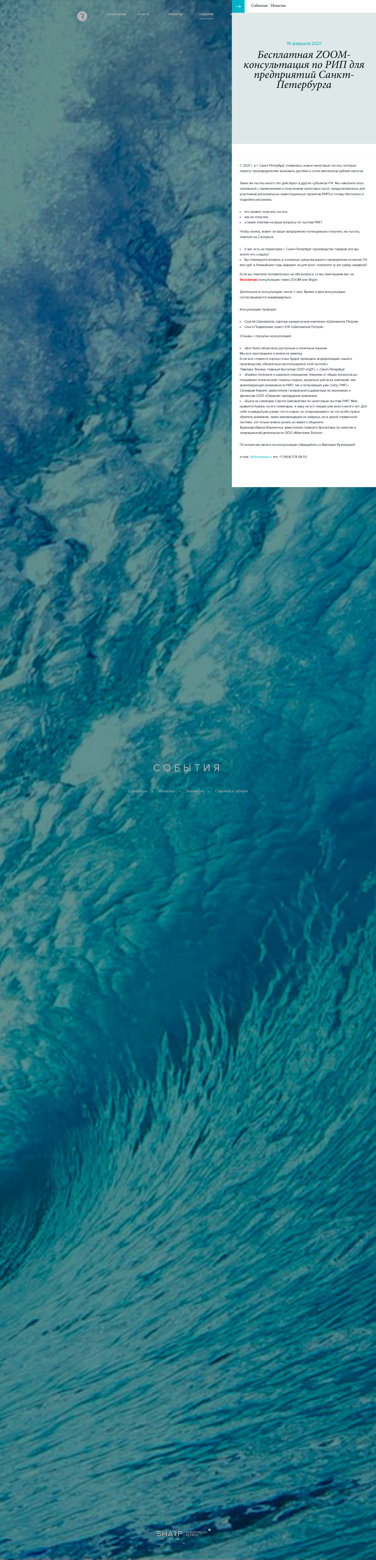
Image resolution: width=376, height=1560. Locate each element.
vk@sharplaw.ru (261, 457)
